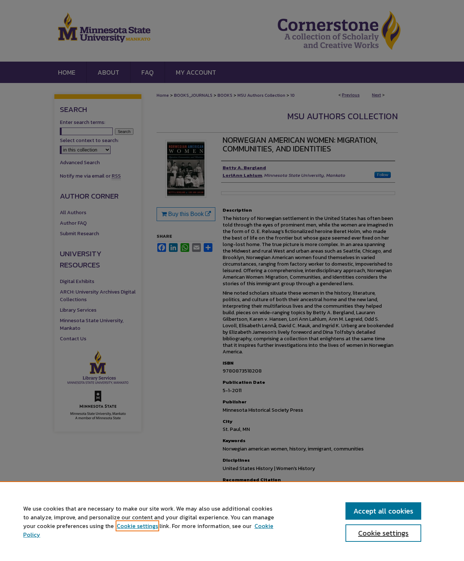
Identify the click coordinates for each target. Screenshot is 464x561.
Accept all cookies (383, 511)
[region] (232, 521)
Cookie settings (137, 525)
